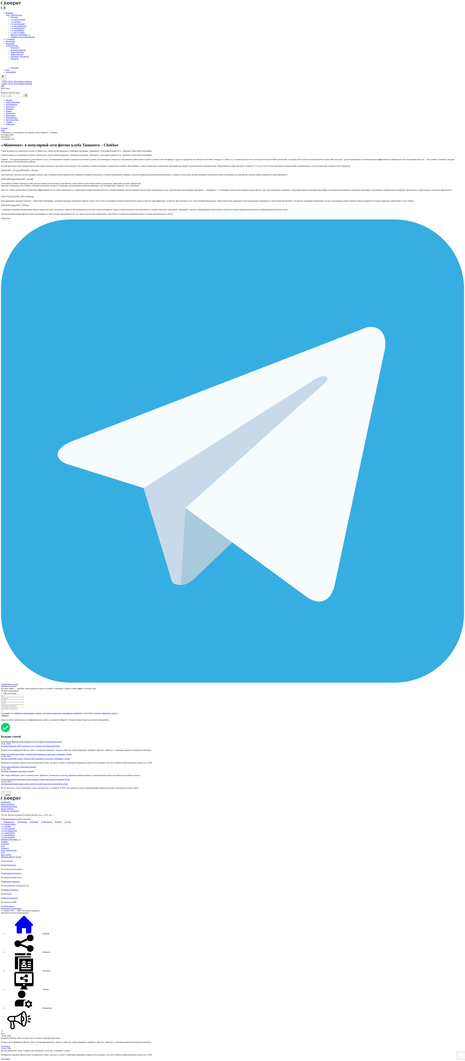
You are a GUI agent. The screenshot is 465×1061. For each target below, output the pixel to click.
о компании (6, 802)
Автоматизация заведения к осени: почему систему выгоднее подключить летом (34, 784)
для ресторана (8, 824)
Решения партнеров (9, 806)
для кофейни (7, 835)
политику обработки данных (105, 713)
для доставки (8, 837)
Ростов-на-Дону (12, 120)
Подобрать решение (9, 708)
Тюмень (9, 122)
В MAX (58, 822)
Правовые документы (20, 56)
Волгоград (10, 107)
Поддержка (10, 41)
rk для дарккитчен (19, 26)
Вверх (7, 795)
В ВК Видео (46, 822)
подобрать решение (24, 81)
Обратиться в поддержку (11, 908)
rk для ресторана (18, 19)
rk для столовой (18, 24)
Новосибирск (11, 118)
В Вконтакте (9, 822)
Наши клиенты (17, 54)
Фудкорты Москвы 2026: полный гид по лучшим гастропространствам (30, 746)
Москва (9, 100)
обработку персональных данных (28, 713)
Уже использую (10, 693)
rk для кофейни (17, 30)
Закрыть (5, 716)
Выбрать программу (20, 35)
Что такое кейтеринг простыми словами (17, 771)
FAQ (3, 852)
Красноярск (11, 115)
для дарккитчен (9, 831)
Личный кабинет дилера (11, 857)
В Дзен (68, 822)
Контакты (15, 59)
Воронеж (9, 109)
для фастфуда (8, 833)
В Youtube (34, 822)
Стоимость (10, 39)
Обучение (15, 68)
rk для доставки (17, 32)
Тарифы (4, 842)
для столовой (8, 828)
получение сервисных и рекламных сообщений (62, 713)
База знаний (11, 72)
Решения (9, 13)
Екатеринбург (11, 104)
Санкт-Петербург (13, 102)
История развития (18, 50)
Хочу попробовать (11, 691)
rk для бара (16, 22)
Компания (10, 43)
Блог (8, 70)
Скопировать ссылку (9, 684)
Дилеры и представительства (23, 37)
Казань (9, 111)
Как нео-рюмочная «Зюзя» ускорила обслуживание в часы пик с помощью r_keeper (35, 759)
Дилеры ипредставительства (8, 849)
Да (3, 86)
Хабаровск (10, 124)
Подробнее (5, 1046)
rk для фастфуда (18, 28)
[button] (28, 952)
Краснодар (10, 113)
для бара (6, 826)
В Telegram (22, 822)
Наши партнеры (17, 52)
